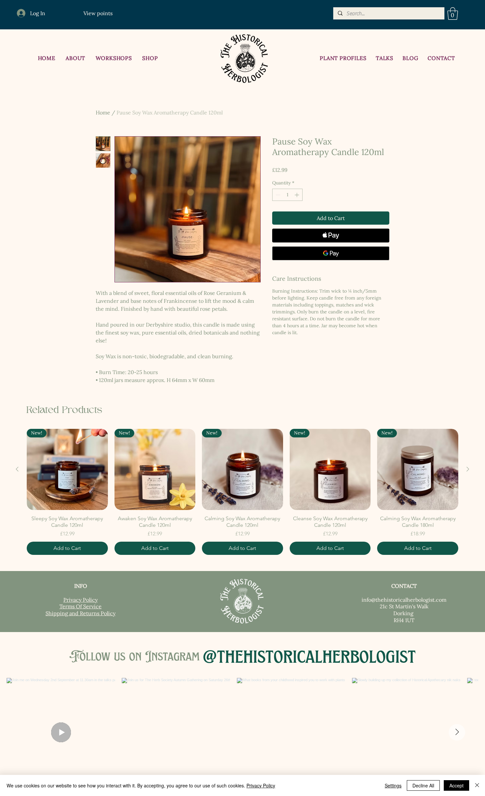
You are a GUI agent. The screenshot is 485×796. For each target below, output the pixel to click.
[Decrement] (277, 195)
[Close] (477, 785)
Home (103, 112)
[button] (452, 13)
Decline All (423, 785)
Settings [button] (393, 785)
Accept (456, 785)
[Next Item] (457, 732)
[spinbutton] (287, 195)
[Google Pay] (330, 253)
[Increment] (297, 195)
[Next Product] (468, 469)
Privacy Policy (260, 785)
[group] (242, 492)
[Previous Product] (17, 469)
